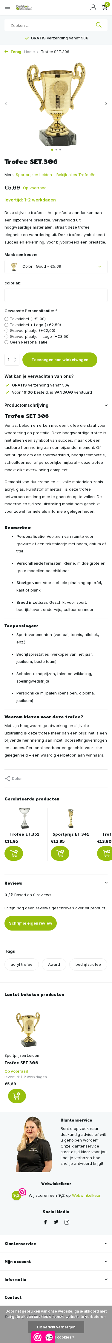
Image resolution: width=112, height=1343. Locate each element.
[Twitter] (56, 1222)
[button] (52, 150)
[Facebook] (45, 1222)
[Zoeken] (98, 25)
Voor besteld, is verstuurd (52, 392)
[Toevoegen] (13, 853)
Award (54, 964)
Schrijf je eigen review (30, 923)
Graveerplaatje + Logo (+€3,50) (40, 336)
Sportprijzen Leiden (34, 174)
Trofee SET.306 (21, 1062)
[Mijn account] (93, 7)
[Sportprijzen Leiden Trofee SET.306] (28, 1029)
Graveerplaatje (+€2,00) (32, 330)
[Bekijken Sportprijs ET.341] (70, 820)
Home (29, 52)
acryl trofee (22, 964)
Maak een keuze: (20, 254)
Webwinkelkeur (86, 1195)
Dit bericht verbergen (56, 1327)
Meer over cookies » (56, 1337)
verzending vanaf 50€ (41, 385)
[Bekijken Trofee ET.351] (24, 820)
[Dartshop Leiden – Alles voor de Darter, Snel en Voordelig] (31, 7)
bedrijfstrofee (88, 964)
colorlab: (13, 283)
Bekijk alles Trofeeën (76, 174)
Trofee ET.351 (24, 834)
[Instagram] (67, 1222)
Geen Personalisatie (28, 342)
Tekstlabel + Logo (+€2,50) (35, 324)
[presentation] (6, 103)
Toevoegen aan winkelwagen (59, 359)
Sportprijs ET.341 (71, 834)
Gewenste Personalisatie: (30, 310)
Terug (15, 52)
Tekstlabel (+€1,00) (28, 318)
